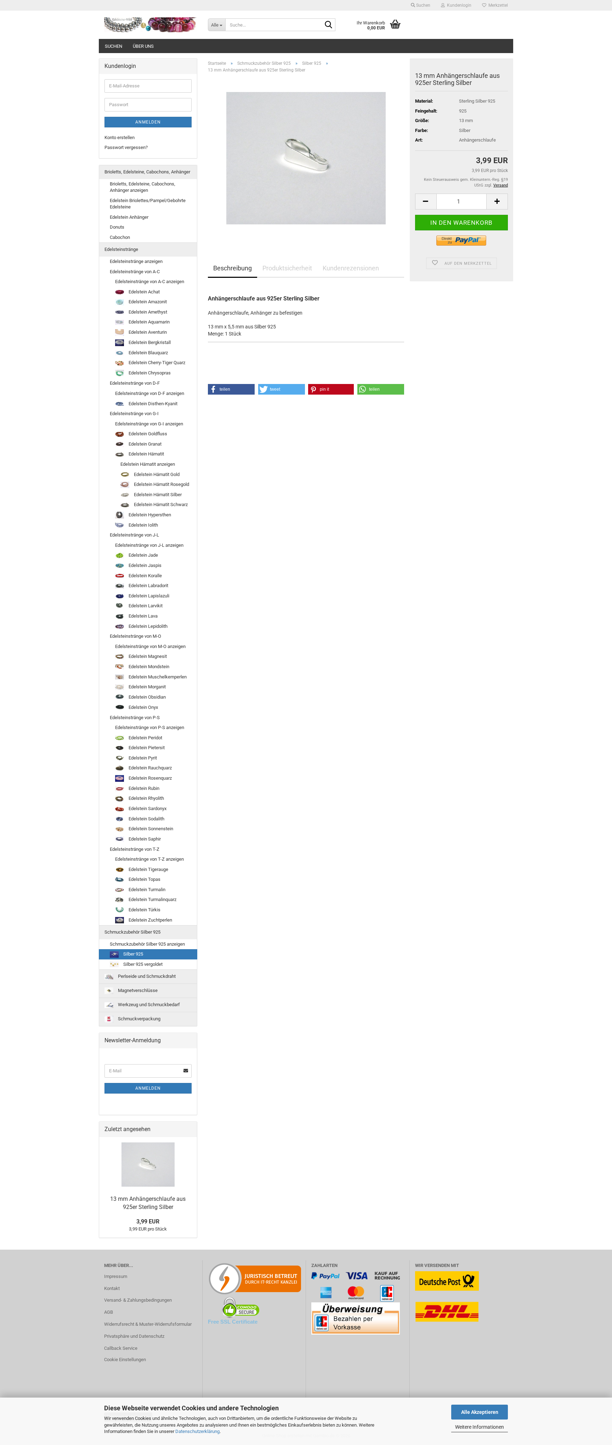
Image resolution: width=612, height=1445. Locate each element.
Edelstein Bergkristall (149, 342)
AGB (108, 1312)
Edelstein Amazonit (147, 301)
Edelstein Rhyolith (146, 798)
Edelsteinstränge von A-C (135, 271)
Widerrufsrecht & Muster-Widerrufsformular (148, 1324)
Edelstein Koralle (145, 575)
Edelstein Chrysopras (149, 372)
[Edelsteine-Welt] (150, 25)
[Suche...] (328, 25)
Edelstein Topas (144, 879)
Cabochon (120, 237)
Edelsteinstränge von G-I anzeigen (149, 423)
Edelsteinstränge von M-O (135, 636)
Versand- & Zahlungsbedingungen (138, 1300)
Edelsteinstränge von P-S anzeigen (149, 727)
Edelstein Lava (143, 616)
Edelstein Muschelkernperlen (157, 677)
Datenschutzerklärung (197, 1431)
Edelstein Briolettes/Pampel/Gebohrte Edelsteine (148, 204)
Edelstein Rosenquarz (150, 778)
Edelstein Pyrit (142, 758)
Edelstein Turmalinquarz (152, 899)
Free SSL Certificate (232, 1322)
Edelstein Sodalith (146, 818)
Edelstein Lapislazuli (148, 595)
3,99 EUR (147, 1221)
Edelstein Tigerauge (148, 869)
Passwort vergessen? (126, 147)
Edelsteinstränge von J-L (134, 535)
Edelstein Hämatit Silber (157, 494)
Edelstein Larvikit (145, 605)
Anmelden (148, 122)
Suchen (113, 46)
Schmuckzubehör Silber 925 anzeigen (147, 944)
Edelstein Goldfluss (147, 433)
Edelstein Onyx (143, 707)
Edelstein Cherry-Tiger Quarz (156, 362)
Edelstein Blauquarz (148, 352)
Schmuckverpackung (138, 1018)
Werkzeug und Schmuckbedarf (148, 1004)
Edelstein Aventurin (147, 332)
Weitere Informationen (479, 1427)
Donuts (117, 227)
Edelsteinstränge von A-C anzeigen (149, 281)
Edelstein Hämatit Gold (156, 474)
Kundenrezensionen (351, 268)
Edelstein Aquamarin (149, 322)
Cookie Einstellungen (125, 1359)
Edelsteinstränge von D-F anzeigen (149, 393)
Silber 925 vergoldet (142, 964)
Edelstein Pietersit (146, 747)
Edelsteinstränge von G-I (134, 413)
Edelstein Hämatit (146, 454)
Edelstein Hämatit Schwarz (160, 504)
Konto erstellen (119, 137)
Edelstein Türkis (144, 909)
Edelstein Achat (144, 291)
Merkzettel (497, 5)
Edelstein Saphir (144, 839)
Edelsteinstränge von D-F (135, 383)
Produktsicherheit (287, 268)
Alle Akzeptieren (479, 1412)
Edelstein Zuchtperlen (150, 920)
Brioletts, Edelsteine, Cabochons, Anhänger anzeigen (142, 187)
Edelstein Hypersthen (149, 514)
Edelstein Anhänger (129, 217)
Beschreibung (232, 268)
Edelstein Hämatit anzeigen (147, 464)
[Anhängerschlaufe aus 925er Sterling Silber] (306, 158)
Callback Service (120, 1348)
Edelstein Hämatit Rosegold (161, 484)
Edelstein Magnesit (147, 656)
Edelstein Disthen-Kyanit (152, 403)
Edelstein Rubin (143, 788)
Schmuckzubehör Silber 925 (132, 932)
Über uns (143, 46)
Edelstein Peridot (145, 737)
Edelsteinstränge (121, 249)
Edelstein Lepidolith (148, 626)
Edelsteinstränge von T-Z (134, 849)
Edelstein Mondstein (148, 666)
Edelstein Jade (143, 555)
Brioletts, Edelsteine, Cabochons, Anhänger (147, 171)
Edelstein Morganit (147, 686)
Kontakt (112, 1288)
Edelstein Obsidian (147, 697)
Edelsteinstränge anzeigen (136, 261)
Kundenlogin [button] (458, 5)
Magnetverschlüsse (137, 990)
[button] (425, 202)
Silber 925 (132, 954)
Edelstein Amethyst (147, 312)
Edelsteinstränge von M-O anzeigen (150, 646)
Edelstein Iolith (143, 525)
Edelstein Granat (145, 444)
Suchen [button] (422, 5)
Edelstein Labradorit (148, 585)
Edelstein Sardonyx (147, 808)
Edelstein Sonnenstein (150, 828)
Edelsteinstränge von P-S (135, 717)
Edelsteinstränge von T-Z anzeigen (149, 859)
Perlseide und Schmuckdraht (146, 976)
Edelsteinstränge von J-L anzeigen (149, 545)
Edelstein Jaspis (145, 565)
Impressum (115, 1276)
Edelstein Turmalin (146, 889)
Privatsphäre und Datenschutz (134, 1336)
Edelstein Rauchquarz (150, 767)
